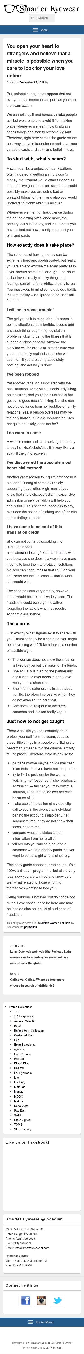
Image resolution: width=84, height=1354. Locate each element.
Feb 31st (20, 1058)
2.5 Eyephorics (24, 1016)
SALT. (18, 1115)
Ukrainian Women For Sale (54, 923)
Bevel (18, 1026)
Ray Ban (19, 1110)
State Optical (22, 1120)
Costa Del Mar (23, 1035)
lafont (17, 1077)
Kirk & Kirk (21, 1063)
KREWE (19, 1068)
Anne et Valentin (24, 1021)
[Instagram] (48, 1334)
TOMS (18, 1124)
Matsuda (19, 1087)
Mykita (18, 1101)
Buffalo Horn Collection (29, 1030)
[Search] (32, 18)
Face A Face (22, 1054)
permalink (30, 927)
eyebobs (19, 1049)
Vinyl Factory (22, 1129)
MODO (18, 1096)
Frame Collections (20, 1007)
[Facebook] (38, 1334)
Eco (16, 1040)
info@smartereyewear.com (32, 1248)
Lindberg (19, 1082)
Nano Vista (21, 1106)
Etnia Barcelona (24, 1044)
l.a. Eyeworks (23, 1073)
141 (16, 1011)
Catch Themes (53, 1347)
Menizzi (19, 1091)
